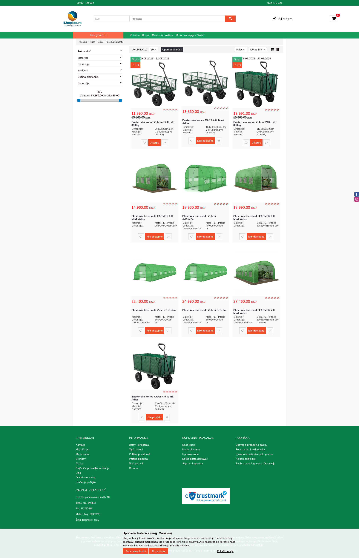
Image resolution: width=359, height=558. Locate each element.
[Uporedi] (164, 142)
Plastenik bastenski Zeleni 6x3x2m (153, 310)
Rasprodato (154, 417)
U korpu (154, 142)
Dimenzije (83, 64)
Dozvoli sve (158, 551)
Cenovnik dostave (162, 35)
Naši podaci (136, 463)
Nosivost (83, 70)
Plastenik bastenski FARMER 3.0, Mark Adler (152, 217)
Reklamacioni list (245, 458)
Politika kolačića (138, 458)
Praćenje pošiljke (86, 482)
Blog (78, 472)
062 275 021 (274, 2)
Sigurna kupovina (192, 463)
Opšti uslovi (136, 449)
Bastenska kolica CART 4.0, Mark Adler (203, 121)
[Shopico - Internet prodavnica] (72, 19)
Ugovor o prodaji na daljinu (251, 444)
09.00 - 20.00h (85, 2)
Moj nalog (283, 18)
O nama (134, 468)
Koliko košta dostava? (195, 458)
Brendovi (81, 458)
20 (152, 49)
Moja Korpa (82, 449)
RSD (239, 49)
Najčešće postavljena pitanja (92, 468)
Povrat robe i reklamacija (250, 449)
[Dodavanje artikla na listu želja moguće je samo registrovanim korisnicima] (144, 142)
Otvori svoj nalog (86, 477)
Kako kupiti (188, 444)
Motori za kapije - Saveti (190, 35)
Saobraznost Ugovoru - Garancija (255, 463)
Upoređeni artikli (172, 49)
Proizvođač (84, 51)
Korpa (145, 35)
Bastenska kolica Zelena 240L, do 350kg (254, 123)
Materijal (83, 57)
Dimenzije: (84, 83)
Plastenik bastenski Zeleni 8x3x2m (204, 310)
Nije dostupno (205, 140)
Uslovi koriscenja (139, 444)
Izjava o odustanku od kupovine (254, 454)
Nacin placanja (191, 449)
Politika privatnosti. (140, 454)
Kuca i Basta (96, 42)
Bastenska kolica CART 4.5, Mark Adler (152, 398)
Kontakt (80, 444)
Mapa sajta (82, 454)
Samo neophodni (135, 551)
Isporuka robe (190, 454)
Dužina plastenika (88, 76)
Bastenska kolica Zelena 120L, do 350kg (152, 123)
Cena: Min (256, 49)
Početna (135, 35)
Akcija (79, 463)
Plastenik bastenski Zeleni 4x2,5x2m (199, 217)
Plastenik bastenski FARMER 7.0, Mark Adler (254, 311)
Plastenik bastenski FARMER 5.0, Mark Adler (254, 217)
